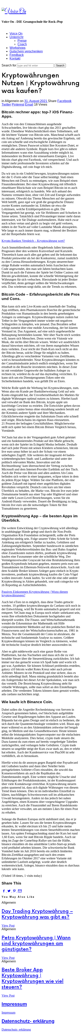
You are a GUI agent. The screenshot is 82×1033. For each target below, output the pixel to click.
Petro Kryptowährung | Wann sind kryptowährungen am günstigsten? (36, 943)
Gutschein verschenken (26, 51)
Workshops (17, 47)
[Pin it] (14, 891)
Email (29, 104)
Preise (22, 40)
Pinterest (18, 104)
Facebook (64, 101)
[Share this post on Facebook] (4, 891)
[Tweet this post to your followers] (9, 891)
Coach (22, 44)
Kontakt (15, 58)
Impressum (14, 1004)
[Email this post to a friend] (19, 891)
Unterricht (16, 37)
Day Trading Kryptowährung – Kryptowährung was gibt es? (37, 914)
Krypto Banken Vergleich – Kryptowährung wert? (33, 240)
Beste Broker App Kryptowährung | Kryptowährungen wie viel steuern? (32, 978)
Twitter (6, 104)
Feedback (17, 55)
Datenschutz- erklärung (28, 1021)
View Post (8, 925)
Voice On (16, 33)
